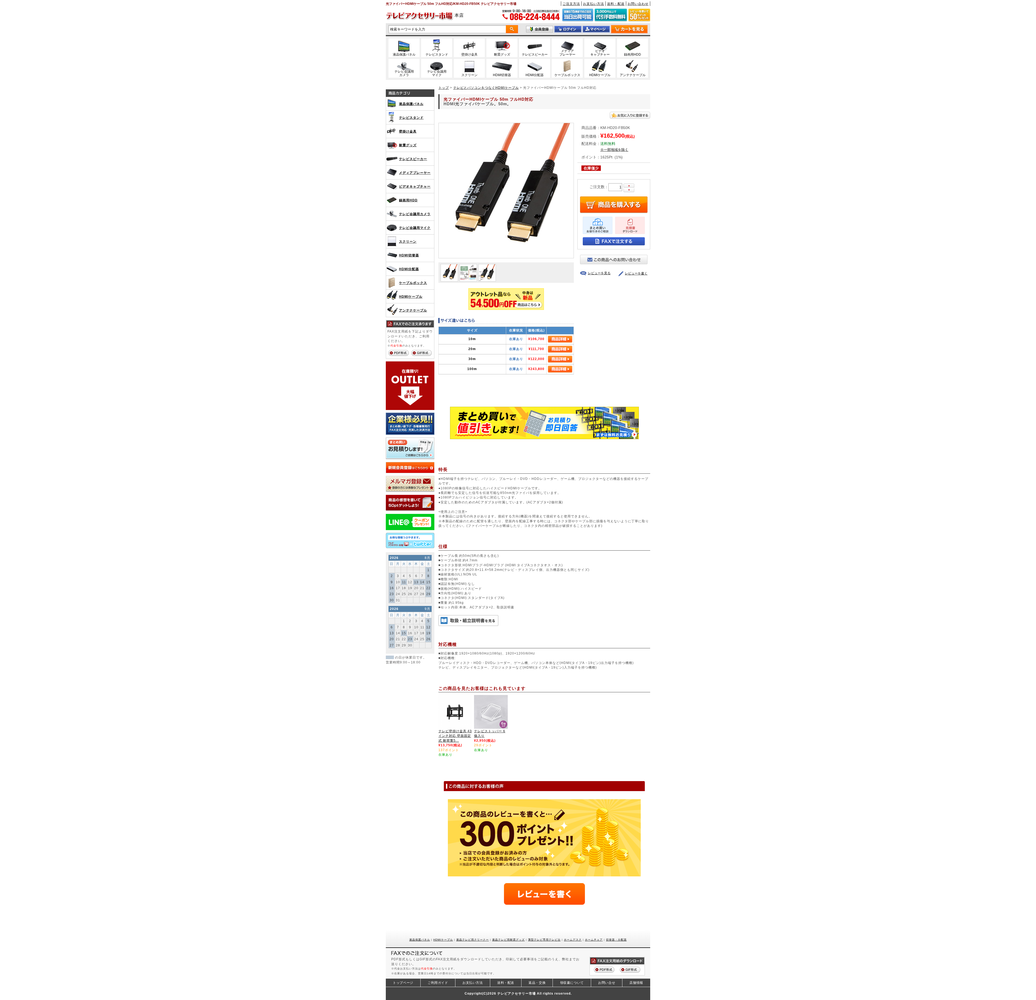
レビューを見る (599, 273)
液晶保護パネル (411, 104)
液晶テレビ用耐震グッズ (508, 939)
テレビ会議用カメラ (415, 214)
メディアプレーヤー (415, 172)
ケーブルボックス (413, 282)
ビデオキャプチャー (415, 186)
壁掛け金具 (408, 131)
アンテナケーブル (413, 310)
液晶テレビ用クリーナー (472, 939)
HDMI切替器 (409, 255)
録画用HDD (408, 200)
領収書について (572, 983)
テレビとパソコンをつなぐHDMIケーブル (486, 87)
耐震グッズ (408, 145)
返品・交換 (537, 983)
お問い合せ (606, 983)
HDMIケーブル (410, 296)
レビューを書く (636, 273)
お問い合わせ (638, 3)
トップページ (403, 983)
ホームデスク (573, 939)
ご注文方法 (571, 3)
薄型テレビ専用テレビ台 (544, 939)
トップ (443, 87)
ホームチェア (594, 939)
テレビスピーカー (413, 159)
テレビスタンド (411, 117)
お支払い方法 (593, 3)
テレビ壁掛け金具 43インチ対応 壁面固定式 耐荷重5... (455, 735)
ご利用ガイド (438, 983)
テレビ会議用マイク (415, 227)
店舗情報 (636, 983)
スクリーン (408, 241)
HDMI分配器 (409, 269)
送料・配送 (616, 3)
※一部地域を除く (614, 150)
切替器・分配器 (616, 939)
